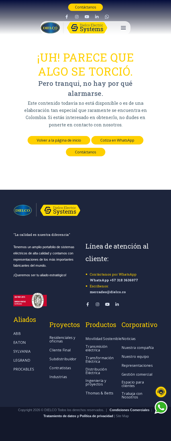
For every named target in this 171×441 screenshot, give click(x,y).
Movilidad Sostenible (103, 339)
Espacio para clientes (133, 384)
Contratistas (60, 368)
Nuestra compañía (138, 348)
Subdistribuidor (63, 359)
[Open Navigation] (123, 27)
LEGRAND (21, 361)
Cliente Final (60, 350)
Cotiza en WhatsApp (117, 140)
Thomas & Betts (99, 393)
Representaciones (137, 366)
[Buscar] (163, 92)
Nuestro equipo (135, 357)
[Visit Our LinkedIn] (96, 16)
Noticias (129, 339)
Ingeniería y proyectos (96, 383)
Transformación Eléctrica (100, 360)
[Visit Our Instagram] (76, 16)
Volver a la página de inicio (59, 140)
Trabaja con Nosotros (132, 396)
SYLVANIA (22, 352)
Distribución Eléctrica (96, 371)
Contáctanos (85, 7)
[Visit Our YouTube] (86, 16)
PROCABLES (23, 369)
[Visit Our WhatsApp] (106, 16)
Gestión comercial (137, 375)
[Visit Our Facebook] (66, 16)
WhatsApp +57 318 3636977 (114, 280)
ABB (17, 334)
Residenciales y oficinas (62, 340)
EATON (19, 343)
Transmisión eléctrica (97, 348)
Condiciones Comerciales (129, 410)
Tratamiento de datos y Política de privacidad (78, 416)
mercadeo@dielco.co (108, 292)
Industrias (58, 377)
